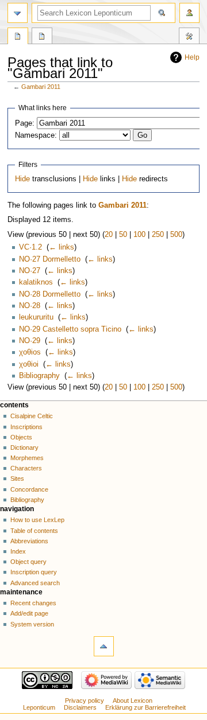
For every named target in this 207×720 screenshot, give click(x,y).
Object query (28, 561)
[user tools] (189, 13)
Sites (17, 478)
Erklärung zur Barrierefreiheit (145, 707)
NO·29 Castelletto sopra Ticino (70, 329)
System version (32, 624)
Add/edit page (29, 613)
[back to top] (104, 646)
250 (158, 235)
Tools (189, 37)
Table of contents (34, 530)
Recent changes (33, 603)
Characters (26, 468)
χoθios (30, 352)
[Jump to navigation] (17, 13)
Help (192, 57)
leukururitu (36, 317)
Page (18, 37)
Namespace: (36, 135)
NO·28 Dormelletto (49, 294)
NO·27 (29, 271)
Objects (21, 437)
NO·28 (29, 306)
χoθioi (29, 364)
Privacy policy (84, 700)
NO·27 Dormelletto (49, 259)
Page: (24, 123)
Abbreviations (29, 541)
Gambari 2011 (40, 86)
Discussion (42, 37)
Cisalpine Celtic (31, 415)
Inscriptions (26, 426)
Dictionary (24, 447)
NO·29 (29, 341)
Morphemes (27, 457)
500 (176, 235)
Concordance (29, 489)
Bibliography (39, 376)
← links (61, 247)
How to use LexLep (37, 519)
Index (18, 551)
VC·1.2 (30, 247)
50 (123, 235)
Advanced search (35, 582)
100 (139, 235)
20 (109, 235)
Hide (22, 179)
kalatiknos (36, 282)
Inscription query (33, 572)
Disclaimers (80, 707)
